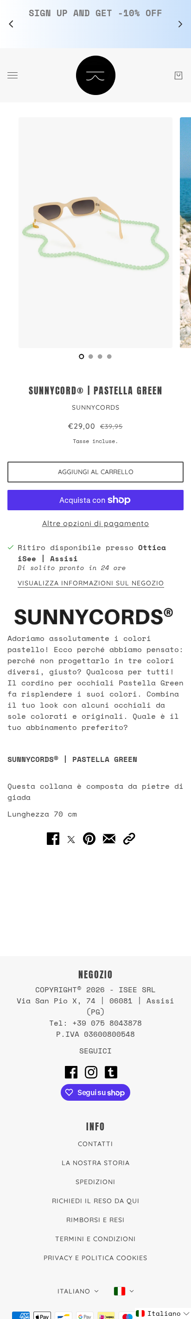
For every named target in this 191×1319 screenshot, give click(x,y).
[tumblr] (111, 1072)
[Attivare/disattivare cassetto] (12, 75)
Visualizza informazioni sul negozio (91, 583)
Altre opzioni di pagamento (95, 523)
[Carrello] (178, 75)
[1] (90, 356)
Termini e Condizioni (95, 1239)
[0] (81, 356)
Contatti (95, 1144)
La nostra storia (96, 1163)
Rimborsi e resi (95, 1220)
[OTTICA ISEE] (95, 75)
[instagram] (91, 1072)
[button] (129, 839)
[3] (109, 356)
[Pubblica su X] (71, 838)
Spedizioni (95, 1182)
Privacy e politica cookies (95, 1258)
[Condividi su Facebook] (53, 839)
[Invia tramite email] (109, 839)
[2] (100, 356)
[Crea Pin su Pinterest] (89, 839)
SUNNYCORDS (96, 407)
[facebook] (71, 1072)
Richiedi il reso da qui (96, 1201)
